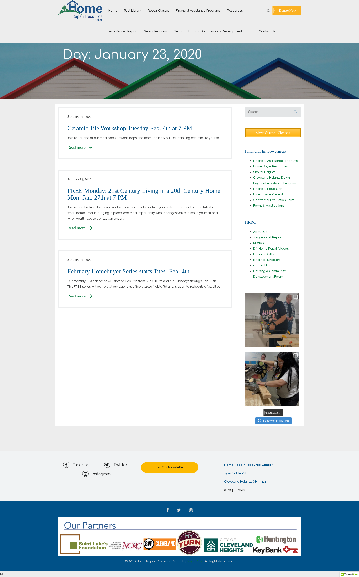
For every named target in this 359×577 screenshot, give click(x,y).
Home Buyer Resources (270, 166)
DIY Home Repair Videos (271, 248)
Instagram (100, 473)
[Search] (295, 112)
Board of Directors (266, 260)
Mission (258, 243)
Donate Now (287, 10)
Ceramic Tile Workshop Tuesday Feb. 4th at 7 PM (129, 128)
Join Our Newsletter (169, 467)
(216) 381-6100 (234, 490)
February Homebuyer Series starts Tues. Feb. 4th (128, 271)
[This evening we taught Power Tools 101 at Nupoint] (272, 320)
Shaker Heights (264, 172)
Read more (78, 147)
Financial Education (267, 189)
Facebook (80, 464)
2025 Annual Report (267, 237)
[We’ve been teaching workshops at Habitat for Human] (272, 379)
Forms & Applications (268, 205)
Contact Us (261, 265)
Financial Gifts (263, 254)
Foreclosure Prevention (270, 194)
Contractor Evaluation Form (273, 200)
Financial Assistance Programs (275, 161)
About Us (260, 232)
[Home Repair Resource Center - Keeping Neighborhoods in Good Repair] (80, 10)
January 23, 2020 (79, 117)
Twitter (118, 464)
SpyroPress (195, 561)
